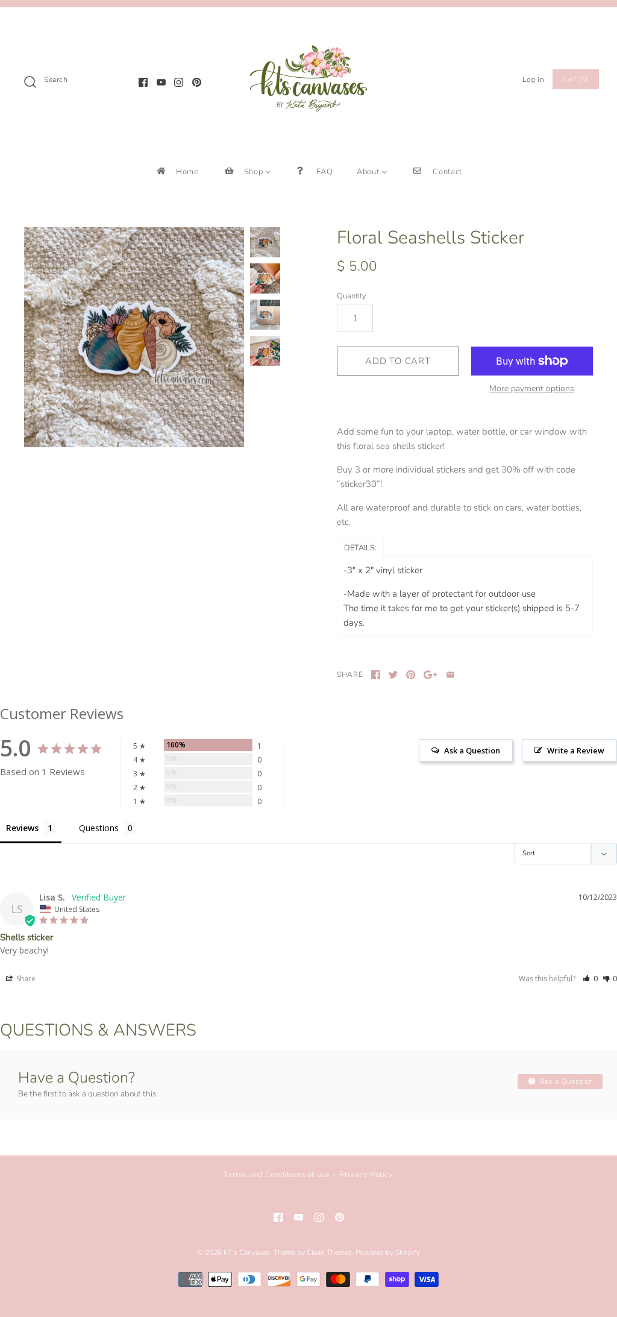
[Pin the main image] (410, 674)
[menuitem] (177, 171)
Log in (533, 79)
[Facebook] (143, 82)
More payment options (531, 389)
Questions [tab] (99, 828)
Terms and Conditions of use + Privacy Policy (308, 1174)
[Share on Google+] (430, 674)
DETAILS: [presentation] (360, 547)
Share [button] (25, 978)
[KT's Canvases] (308, 26)
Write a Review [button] (575, 750)
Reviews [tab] (22, 828)
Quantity (351, 296)
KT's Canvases (247, 1252)
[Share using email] (450, 674)
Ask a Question (565, 1081)
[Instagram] (178, 82)
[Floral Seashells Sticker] (134, 337)
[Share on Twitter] (393, 674)
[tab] (360, 547)
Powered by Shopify (387, 1252)
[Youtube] (161, 82)
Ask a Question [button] (472, 750)
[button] (590, 978)
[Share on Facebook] (375, 674)
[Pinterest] (196, 82)
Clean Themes (329, 1252)
